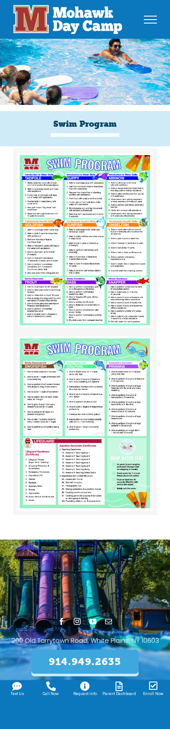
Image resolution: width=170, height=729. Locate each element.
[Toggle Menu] (150, 20)
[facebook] (61, 621)
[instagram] (77, 621)
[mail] (108, 621)
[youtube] (92, 621)
